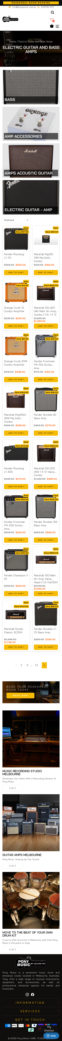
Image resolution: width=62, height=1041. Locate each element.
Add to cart (16, 272)
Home (12, 41)
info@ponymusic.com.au (24, 7)
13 (36, 665)
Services (30, 1011)
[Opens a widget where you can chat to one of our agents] (51, 1036)
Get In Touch (30, 1019)
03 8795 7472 (47, 7)
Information (30, 1002)
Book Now (20, 695)
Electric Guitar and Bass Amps (35, 41)
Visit (12, 788)
